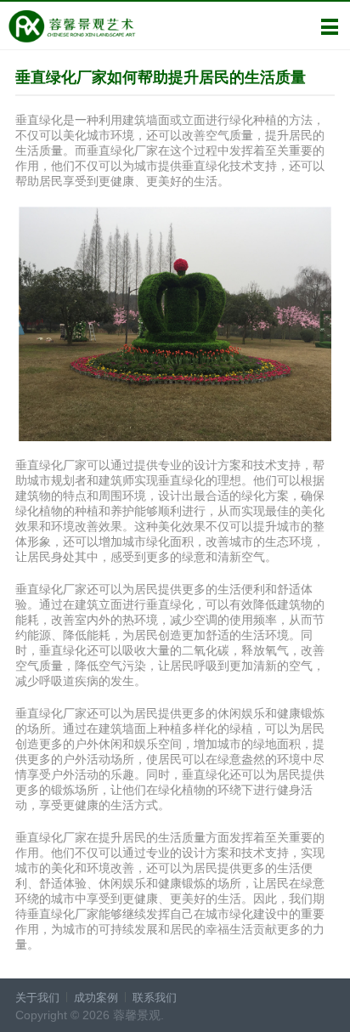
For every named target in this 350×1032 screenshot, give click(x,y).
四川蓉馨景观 (72, 26)
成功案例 (96, 997)
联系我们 (155, 997)
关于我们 (37, 997)
